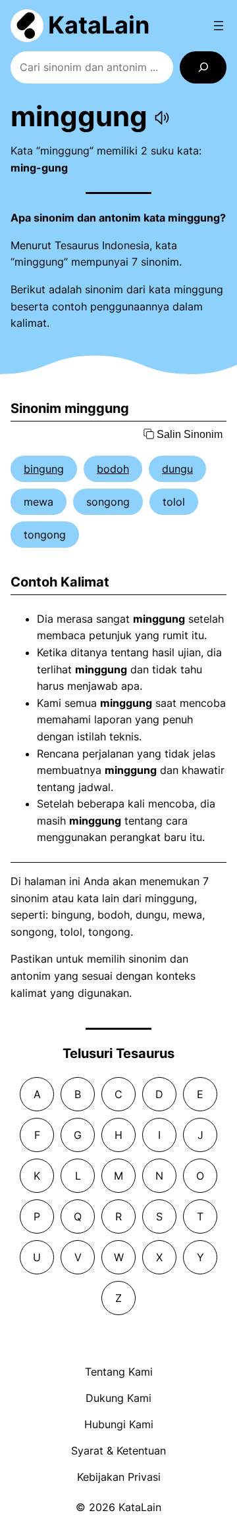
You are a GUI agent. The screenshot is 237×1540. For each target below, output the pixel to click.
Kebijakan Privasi (119, 1476)
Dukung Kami (118, 1398)
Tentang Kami (119, 1371)
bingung (44, 468)
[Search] (203, 67)
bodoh (113, 468)
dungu (177, 468)
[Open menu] (218, 26)
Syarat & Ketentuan (118, 1450)
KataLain (98, 25)
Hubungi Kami (118, 1424)
